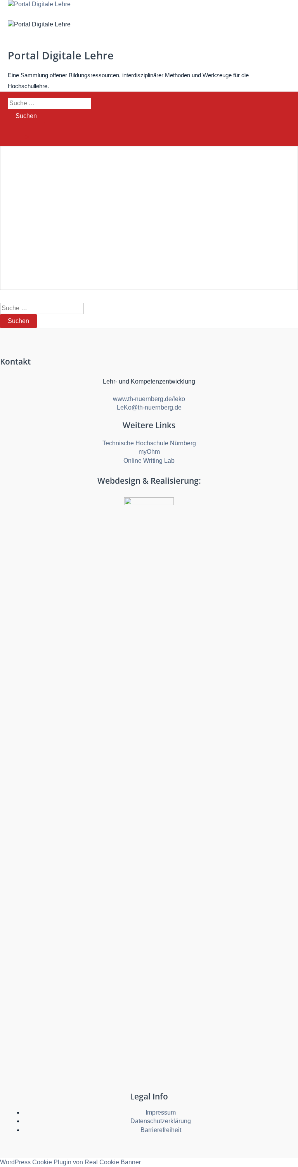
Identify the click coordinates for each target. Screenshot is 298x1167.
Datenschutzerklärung (160, 1121)
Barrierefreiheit (160, 1130)
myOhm (149, 451)
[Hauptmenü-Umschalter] (23, 137)
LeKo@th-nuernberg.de (149, 407)
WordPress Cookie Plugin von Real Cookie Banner (70, 1162)
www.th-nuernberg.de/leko (149, 399)
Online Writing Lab (149, 460)
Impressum (161, 1112)
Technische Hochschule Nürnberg (149, 443)
